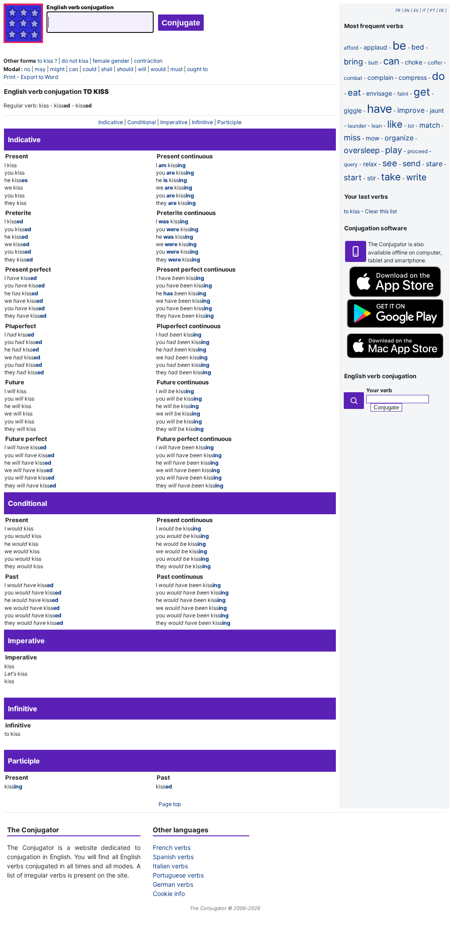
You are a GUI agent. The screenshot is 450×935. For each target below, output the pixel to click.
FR (398, 10)
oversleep (362, 150)
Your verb (379, 390)
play (393, 150)
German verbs (173, 884)
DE (441, 10)
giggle (353, 110)
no (27, 69)
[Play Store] (395, 325)
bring (353, 61)
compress (413, 77)
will (142, 69)
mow (372, 138)
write (416, 177)
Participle (229, 122)
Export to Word (39, 77)
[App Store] (395, 295)
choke (413, 62)
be (399, 45)
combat (353, 78)
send (412, 163)
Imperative (173, 122)
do (438, 76)
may (40, 69)
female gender (111, 60)
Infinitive (202, 122)
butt (373, 62)
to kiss (352, 211)
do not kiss (74, 60)
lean (376, 125)
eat (354, 92)
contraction (148, 60)
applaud (375, 47)
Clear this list (381, 211)
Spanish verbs (173, 856)
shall (106, 69)
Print (9, 77)
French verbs (172, 847)
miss (352, 137)
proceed (417, 151)
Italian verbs (170, 866)
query (351, 164)
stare (434, 163)
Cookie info (169, 893)
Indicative (110, 122)
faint (402, 93)
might (57, 69)
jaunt (437, 110)
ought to (197, 69)
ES (416, 10)
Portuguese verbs (178, 875)
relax (370, 164)
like (395, 124)
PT (432, 10)
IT (424, 10)
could (90, 69)
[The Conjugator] (23, 24)
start (353, 177)
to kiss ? (47, 60)
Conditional (141, 122)
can (73, 69)
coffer (435, 62)
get (422, 92)
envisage (379, 93)
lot (411, 125)
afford (351, 47)
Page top (169, 804)
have (379, 108)
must (176, 69)
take (391, 177)
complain (380, 77)
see (389, 163)
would (158, 69)
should (125, 69)
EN (407, 10)
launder (357, 125)
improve (411, 110)
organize (399, 137)
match (429, 125)
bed (417, 47)
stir (371, 178)
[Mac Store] (395, 359)
